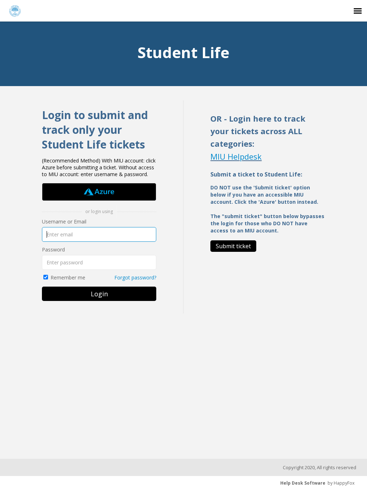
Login (99, 293)
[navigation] (358, 11)
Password (53, 249)
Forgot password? (135, 277)
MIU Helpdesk (236, 156)
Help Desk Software (302, 483)
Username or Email (64, 221)
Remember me (68, 277)
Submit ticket (233, 246)
